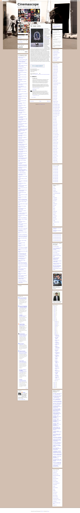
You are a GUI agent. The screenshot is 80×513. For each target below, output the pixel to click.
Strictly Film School (55, 498)
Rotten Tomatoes (55, 495)
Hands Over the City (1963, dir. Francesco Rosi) (22, 154)
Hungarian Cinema (55, 101)
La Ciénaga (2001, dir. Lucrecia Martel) (22, 179)
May (55, 330)
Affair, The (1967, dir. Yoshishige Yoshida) (22, 63)
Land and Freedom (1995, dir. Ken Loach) (22, 183)
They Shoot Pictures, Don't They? (56, 503)
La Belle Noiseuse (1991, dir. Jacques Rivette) (22, 174)
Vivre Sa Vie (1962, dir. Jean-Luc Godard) (22, 267)
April (55, 331)
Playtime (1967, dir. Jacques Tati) (22, 228)
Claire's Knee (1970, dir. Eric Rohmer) (22, 101)
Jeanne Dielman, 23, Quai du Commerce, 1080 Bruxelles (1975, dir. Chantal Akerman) (22, 170)
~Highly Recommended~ (56, 52)
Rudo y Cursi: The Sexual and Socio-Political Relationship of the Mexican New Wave (57, 266)
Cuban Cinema (55, 86)
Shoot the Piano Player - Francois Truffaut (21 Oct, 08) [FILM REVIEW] (57, 448)
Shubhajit (33, 89)
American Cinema (55, 66)
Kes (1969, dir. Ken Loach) (22, 172)
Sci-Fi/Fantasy (55, 215)
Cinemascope (28, 4)
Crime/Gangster (55, 199)
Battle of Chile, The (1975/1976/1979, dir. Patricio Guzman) (22, 87)
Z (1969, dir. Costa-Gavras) (22, 280)
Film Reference (55, 484)
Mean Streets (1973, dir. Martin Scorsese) (22, 197)
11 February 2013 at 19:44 (35, 95)
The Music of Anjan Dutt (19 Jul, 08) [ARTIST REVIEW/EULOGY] (57, 465)
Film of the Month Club (56, 483)
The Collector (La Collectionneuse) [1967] (57, 353)
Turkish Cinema (55, 160)
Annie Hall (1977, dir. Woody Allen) (22, 75)
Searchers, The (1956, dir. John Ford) (22, 238)
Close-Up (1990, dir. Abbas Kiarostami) (22, 105)
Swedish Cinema (55, 152)
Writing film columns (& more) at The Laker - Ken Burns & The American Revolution (23, 335)
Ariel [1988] (56, 364)
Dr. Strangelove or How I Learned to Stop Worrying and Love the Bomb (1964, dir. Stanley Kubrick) (22, 130)
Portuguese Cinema (55, 142)
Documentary (55, 200)
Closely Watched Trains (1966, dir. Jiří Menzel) (22, 108)
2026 (55, 306)
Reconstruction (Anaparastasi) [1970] (57, 356)
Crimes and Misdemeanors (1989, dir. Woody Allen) (22, 119)
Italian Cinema (55, 122)
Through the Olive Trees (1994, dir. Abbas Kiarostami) (22, 256)
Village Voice (55, 505)
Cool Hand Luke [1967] (57, 344)
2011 (55, 383)
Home (40, 101)
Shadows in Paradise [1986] (57, 370)
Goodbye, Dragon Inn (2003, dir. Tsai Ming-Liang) (22, 149)
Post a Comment (34, 97)
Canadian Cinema (55, 80)
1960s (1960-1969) (55, 172)
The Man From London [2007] (57, 335)
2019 (55, 315)
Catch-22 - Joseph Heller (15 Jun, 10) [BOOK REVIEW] (57, 399)
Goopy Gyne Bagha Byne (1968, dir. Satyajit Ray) (22, 151)
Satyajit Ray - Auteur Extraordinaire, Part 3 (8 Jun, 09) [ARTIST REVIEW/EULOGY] (57, 416)
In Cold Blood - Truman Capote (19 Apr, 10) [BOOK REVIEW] (57, 401)
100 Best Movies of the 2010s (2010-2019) (57, 228)
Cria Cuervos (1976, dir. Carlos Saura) (22, 115)
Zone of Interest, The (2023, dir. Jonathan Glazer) (22, 282)
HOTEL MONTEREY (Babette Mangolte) (22, 325)
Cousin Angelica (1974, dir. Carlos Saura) (22, 112)
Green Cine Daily (55, 487)
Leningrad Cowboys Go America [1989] (57, 347)
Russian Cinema (55, 145)
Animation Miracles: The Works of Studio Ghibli (57, 261)
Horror (44, 74)
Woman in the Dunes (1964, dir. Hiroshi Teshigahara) (22, 276)
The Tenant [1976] (57, 379)
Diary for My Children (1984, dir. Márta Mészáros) (22, 124)
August (56, 326)
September (56, 325)
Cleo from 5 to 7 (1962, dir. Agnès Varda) (22, 103)
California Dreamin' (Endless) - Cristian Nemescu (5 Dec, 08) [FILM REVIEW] (57, 440)
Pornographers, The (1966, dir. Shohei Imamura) (22, 230)
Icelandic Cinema (55, 102)
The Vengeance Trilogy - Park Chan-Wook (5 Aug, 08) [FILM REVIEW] (57, 460)
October (56, 324)
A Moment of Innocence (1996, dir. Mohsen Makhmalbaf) (22, 61)
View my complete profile (21, 399)
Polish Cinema (55, 140)
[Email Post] (39, 73)
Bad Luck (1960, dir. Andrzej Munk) (22, 82)
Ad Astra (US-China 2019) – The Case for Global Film (23, 306)
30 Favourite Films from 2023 (57, 237)
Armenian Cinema (55, 69)
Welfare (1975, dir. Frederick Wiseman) (22, 274)
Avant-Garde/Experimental (56, 193)
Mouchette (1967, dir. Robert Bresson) (22, 206)
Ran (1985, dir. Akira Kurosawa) (22, 234)
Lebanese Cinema (55, 130)
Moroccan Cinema (55, 133)
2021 (55, 312)
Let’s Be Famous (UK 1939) (22, 298)
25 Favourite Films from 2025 (57, 234)
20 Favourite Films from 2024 (57, 235)
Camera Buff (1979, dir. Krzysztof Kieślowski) (22, 94)
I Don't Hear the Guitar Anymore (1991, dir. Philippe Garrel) (22, 158)
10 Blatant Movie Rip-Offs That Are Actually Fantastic (22, 362)
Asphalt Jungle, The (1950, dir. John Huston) (22, 79)
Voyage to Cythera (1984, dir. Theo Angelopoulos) (22, 269)
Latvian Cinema (55, 128)
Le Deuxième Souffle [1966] (57, 342)
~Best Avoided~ (55, 60)
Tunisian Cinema (55, 158)
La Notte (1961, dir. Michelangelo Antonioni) (22, 181)
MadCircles (42, 511)
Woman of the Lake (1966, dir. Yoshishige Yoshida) (22, 278)
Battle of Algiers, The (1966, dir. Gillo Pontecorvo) (22, 84)
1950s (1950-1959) (55, 171)
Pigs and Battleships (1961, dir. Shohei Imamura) (22, 226)
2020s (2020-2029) (55, 181)
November (56, 322)
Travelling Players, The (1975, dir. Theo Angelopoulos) (22, 258)
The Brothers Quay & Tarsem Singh (57, 256)
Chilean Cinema (55, 81)
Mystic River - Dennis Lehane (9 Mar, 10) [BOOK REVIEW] (57, 404)
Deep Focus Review (55, 478)
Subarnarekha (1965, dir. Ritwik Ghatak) (22, 249)
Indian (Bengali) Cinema (56, 104)
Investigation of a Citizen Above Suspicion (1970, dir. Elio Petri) (22, 165)
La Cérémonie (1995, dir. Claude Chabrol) (22, 177)
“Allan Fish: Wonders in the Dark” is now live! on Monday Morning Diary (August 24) (23, 352)
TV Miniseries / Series (56, 221)
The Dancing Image (22, 333)
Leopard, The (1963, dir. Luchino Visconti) (22, 195)
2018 (55, 316)
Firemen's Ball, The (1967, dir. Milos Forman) (22, 135)
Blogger (48, 511)
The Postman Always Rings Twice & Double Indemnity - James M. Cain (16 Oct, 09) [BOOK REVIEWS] (57, 410)
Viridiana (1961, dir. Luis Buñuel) (22, 264)
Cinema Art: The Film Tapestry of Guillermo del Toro (57, 263)
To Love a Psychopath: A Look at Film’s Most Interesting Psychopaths (57, 248)
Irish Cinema (54, 119)
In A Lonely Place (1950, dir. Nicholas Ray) (22, 163)
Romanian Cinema (55, 143)
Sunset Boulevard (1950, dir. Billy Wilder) (22, 251)
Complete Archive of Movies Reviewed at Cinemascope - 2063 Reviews (57, 26)
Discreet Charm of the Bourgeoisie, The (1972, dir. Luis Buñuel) (22, 126)
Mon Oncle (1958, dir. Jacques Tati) (22, 202)
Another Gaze (55, 472)
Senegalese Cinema (55, 148)
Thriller (54, 220)
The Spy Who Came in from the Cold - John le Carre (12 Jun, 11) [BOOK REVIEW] (57, 396)
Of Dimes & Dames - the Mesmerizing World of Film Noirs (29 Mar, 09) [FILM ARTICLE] (56, 428)
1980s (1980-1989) (55, 175)
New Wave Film (55, 492)
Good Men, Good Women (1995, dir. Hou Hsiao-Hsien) (22, 144)
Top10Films (21, 315)
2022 (55, 311)
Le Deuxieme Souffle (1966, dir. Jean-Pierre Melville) (22, 190)
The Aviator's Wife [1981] (57, 375)
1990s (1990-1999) (55, 177)
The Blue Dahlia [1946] (57, 377)
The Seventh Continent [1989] (56, 373)
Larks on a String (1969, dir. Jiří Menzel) (22, 188)
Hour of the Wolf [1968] (57, 340)
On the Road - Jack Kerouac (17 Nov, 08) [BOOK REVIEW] (57, 443)
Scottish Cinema (55, 146)
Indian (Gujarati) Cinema (56, 107)
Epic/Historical (55, 203)
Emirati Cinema (55, 93)
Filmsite (54, 486)
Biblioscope (19, 37)
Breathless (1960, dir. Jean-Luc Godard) (22, 89)
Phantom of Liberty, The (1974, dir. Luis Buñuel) (22, 224)
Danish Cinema (55, 89)
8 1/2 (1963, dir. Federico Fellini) (22, 59)
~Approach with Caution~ (56, 57)
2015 (55, 317)
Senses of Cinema (55, 496)
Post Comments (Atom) (42, 104)
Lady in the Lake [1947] (57, 368)
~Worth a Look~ (55, 55)
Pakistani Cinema (55, 137)
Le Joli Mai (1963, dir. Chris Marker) (22, 193)
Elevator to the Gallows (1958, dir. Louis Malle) (22, 133)
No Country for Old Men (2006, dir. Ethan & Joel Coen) (22, 213)
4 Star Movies (36, 74)
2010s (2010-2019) (55, 180)
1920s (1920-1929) (55, 166)
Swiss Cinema (55, 154)
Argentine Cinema (55, 67)
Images (54, 489)
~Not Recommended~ (56, 58)
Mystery (54, 209)
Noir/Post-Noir (55, 211)
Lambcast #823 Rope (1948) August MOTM (22, 371)
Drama (39, 74)
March (56, 332)
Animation (54, 190)
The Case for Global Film (22, 297)
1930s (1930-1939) (55, 168)
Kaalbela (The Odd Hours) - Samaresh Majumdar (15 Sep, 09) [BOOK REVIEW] (57, 413)
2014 (55, 319)
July (55, 327)
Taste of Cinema (21, 360)
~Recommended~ (55, 54)
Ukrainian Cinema (55, 161)
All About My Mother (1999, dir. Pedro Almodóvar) (22, 70)
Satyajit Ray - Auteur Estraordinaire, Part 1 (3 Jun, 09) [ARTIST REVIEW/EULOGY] (57, 424)
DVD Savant (54, 480)
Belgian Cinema (55, 75)
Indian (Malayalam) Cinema (56, 110)
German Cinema (55, 98)
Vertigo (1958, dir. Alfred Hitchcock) (21, 261)
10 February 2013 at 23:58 (35, 88)
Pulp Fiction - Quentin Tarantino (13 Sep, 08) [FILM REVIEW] (57, 454)
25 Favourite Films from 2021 (57, 240)
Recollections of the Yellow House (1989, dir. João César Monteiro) (22, 236)
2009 (55, 386)
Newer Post (32, 101)
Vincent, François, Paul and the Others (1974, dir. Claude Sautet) (22, 263)
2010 (55, 384)
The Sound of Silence (56, 246)
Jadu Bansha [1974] (56, 358)
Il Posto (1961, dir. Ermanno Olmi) (22, 160)
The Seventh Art (21, 343)
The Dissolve (54, 501)
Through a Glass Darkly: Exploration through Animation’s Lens (56, 258)
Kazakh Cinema (55, 125)
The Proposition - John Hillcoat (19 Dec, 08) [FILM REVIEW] (57, 437)
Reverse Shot (54, 493)
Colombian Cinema (55, 84)
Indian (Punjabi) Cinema (56, 113)
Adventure (54, 188)
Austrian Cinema (55, 72)
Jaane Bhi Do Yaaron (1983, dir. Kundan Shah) (22, 167)
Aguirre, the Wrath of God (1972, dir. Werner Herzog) (22, 66)
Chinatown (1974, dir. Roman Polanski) (22, 99)
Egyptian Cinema (55, 92)
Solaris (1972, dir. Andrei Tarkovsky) (21, 245)
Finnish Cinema (55, 95)
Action (54, 187)
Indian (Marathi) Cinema (56, 111)
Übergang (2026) (21, 344)
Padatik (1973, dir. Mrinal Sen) (22, 217)
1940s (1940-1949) (55, 169)
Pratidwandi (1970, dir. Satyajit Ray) (22, 232)
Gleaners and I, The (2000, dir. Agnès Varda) (22, 138)
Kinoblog (54, 490)
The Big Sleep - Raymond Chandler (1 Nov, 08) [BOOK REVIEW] (57, 445)
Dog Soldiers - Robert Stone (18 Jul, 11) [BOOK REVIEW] (57, 394)
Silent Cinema (55, 218)
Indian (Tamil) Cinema (56, 114)
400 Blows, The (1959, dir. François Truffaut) (21, 57)
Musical (54, 208)
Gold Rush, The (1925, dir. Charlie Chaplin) (21, 142)
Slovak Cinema (55, 149)
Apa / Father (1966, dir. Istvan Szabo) (22, 77)
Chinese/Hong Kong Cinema (57, 83)
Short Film (54, 217)
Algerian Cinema (55, 64)
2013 (55, 320)
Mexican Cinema (55, 131)
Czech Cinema (55, 87)
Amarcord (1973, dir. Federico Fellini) (22, 73)
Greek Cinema (55, 99)
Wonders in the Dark (22, 351)
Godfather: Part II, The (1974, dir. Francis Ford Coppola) (22, 140)
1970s (33, 74)
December (56, 321)
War (53, 223)
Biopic (54, 196)
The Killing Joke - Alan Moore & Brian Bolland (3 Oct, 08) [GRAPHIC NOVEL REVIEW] (57, 452)
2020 (55, 314)
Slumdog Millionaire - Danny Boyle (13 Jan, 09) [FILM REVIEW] (57, 435)
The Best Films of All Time (56, 499)
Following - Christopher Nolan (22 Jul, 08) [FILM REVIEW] (57, 463)
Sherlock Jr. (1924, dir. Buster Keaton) (22, 241)
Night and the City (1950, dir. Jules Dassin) (22, 211)
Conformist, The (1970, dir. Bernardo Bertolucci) (22, 110)
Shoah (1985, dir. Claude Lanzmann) (21, 243)
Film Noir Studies (55, 481)
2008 (55, 387)
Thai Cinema (54, 157)
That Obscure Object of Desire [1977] (57, 366)
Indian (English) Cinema (56, 105)
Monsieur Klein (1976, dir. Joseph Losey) (22, 204)
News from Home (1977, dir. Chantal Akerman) (22, 209)
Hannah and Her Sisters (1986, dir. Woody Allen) (22, 156)
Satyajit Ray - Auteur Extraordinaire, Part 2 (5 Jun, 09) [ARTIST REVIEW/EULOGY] (57, 420)
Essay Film (54, 205)
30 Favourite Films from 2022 (57, 238)
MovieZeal (20, 379)
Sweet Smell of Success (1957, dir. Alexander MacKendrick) (22, 254)
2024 (55, 309)
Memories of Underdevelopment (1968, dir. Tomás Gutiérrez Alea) (22, 199)
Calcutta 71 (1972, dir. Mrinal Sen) (22, 92)
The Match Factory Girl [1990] (57, 362)
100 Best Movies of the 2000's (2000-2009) (57, 231)
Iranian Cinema (55, 116)
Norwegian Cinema (55, 136)
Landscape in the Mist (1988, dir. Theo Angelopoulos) (22, 186)
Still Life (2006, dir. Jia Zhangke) (22, 247)
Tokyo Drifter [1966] (56, 351)
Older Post (48, 101)
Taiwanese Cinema (55, 155)
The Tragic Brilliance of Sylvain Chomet (57, 269)
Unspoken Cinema (21, 324)
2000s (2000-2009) (55, 178)
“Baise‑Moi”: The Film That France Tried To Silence (22, 316)
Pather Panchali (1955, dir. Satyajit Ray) (21, 222)
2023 (55, 310)
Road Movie (54, 212)
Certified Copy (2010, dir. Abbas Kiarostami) (22, 96)
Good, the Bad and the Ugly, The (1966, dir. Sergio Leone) (22, 147)
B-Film (54, 194)
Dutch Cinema (55, 90)
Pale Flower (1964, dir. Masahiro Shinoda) (22, 219)
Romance (54, 214)
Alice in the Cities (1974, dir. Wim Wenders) (22, 68)
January (56, 380)
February (56, 334)
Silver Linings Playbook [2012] (56, 338)
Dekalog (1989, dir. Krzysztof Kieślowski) (22, 121)
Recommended (47, 74)
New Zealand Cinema (56, 134)
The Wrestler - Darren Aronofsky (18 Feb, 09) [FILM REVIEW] (57, 432)
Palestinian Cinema (55, 139)
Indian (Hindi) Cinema (56, 108)
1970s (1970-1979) (55, 174)
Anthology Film (55, 191)
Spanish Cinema (55, 151)
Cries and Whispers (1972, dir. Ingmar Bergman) (22, 117)
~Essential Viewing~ (56, 51)
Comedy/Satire (55, 197)
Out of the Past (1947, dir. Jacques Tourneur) (22, 215)
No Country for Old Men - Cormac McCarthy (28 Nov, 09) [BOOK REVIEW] (57, 406)
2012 (55, 382)
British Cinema (55, 78)
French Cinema (42, 74)
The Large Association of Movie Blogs (22, 370)
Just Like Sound (55, 252)
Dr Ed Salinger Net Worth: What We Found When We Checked (22, 381)
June (55, 329)
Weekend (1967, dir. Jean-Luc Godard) (22, 271)
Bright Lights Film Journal (56, 475)
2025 (55, 307)
